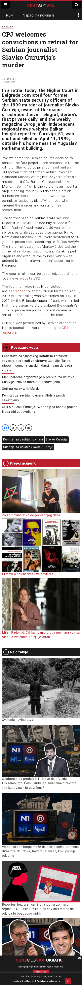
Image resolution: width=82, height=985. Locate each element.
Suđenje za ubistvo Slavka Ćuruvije (28, 447)
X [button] (68, 981)
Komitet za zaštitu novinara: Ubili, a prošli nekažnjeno (33, 398)
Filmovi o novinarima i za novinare (28, 574)
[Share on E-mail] (28, 427)
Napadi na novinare (39, 15)
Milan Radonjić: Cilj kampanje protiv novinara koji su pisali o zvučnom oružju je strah (41, 635)
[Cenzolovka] (41, 5)
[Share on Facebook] (5, 427)
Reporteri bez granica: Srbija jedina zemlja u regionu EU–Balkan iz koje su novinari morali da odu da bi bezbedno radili (38, 909)
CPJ (13, 82)
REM (10, 15)
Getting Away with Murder (21, 389)
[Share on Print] (21, 427)
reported (27, 133)
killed (26, 138)
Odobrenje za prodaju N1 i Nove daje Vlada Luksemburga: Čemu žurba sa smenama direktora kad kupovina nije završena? (39, 783)
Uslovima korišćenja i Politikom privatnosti (36, 981)
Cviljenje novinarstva (17, 720)
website (26, 278)
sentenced (17, 291)
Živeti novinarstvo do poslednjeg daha (31, 515)
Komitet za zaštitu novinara (23, 439)
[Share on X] (13, 427)
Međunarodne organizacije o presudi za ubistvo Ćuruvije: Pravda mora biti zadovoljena (38, 379)
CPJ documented (31, 315)
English (8, 26)
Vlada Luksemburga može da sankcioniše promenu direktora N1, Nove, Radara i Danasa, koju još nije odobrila (40, 851)
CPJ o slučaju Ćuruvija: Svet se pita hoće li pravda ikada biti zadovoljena (39, 409)
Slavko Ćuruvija (57, 439)
